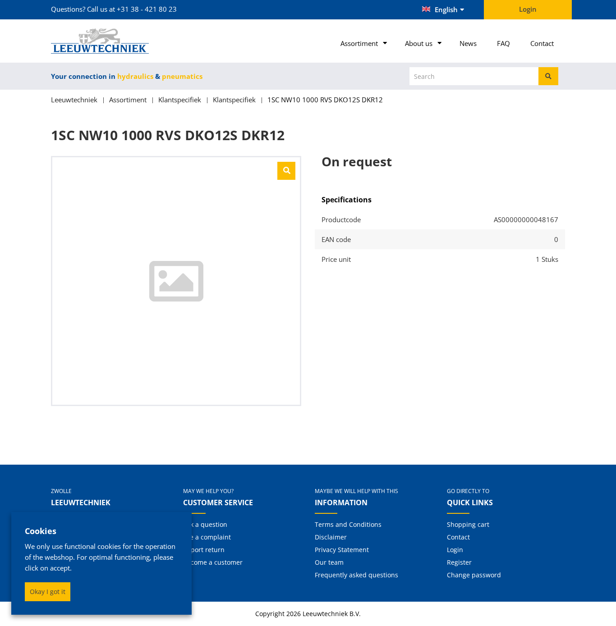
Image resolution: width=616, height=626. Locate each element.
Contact (542, 43)
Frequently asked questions (356, 575)
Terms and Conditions (348, 524)
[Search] (548, 76)
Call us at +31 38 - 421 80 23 (132, 9)
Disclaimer (331, 537)
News (468, 43)
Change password (474, 575)
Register (459, 562)
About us (418, 43)
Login (455, 549)
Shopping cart (468, 524)
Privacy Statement (342, 549)
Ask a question (205, 524)
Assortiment (359, 43)
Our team (329, 562)
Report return (204, 549)
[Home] (110, 41)
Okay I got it (47, 591)
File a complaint (207, 537)
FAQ (503, 43)
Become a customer (213, 562)
